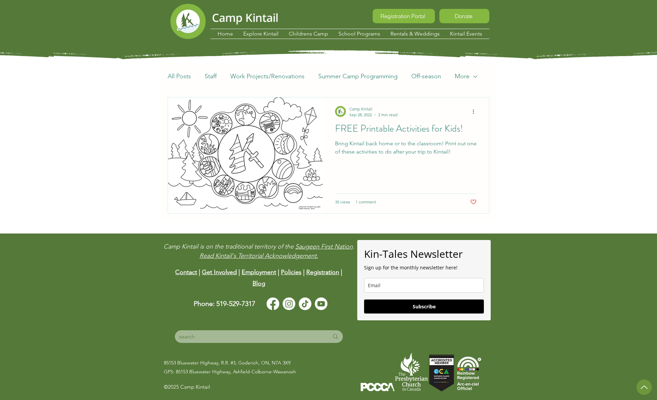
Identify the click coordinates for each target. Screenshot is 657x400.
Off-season (426, 76)
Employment (259, 272)
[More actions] (476, 111)
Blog (259, 283)
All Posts (179, 76)
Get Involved (219, 272)
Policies (291, 272)
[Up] (644, 387)
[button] (261, 34)
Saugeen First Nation (324, 246)
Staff (211, 76)
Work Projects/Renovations (267, 76)
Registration (322, 272)
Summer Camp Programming (358, 76)
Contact (186, 272)
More (462, 76)
